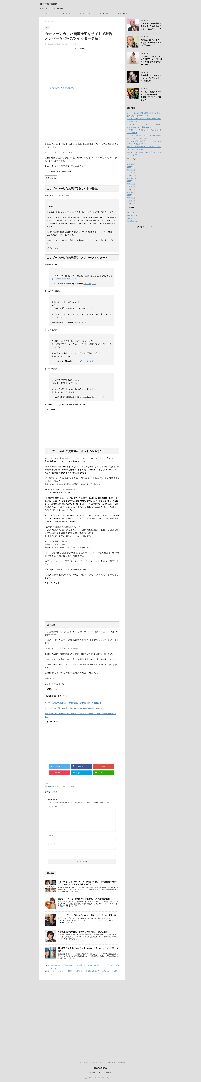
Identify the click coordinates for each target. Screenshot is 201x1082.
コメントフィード (133, 218)
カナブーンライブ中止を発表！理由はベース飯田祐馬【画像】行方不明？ (73, 708)
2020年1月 (131, 173)
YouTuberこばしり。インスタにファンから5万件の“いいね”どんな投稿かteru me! (151, 60)
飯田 (72, 786)
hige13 (54, 792)
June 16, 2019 (90, 284)
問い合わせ (66, 13)
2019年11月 (131, 178)
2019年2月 (131, 203)
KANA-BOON (51, 786)
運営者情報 (104, 13)
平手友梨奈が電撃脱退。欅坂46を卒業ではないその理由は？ (83, 932)
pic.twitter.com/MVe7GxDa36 (67, 279)
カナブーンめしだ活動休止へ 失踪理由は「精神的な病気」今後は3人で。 (74, 703)
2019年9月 (131, 184)
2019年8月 (131, 187)
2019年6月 (131, 192)
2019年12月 (131, 175)
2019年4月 (131, 198)
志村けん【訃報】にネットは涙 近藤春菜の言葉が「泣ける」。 (151, 42)
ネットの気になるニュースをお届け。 (100, 1072)
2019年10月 (131, 181)
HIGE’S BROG (48, 4)
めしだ (59, 786)
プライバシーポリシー (85, 13)
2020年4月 (131, 164)
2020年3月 (131, 167)
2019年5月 (131, 195)
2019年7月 (131, 189)
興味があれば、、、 (52, 678)
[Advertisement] (82, 66)
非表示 (52, 178)
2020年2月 (131, 170)
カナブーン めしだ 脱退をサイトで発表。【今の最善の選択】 (84, 899)
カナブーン (66, 786)
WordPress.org (132, 221)
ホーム (48, 13)
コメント (52, 806)
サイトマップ (122, 13)
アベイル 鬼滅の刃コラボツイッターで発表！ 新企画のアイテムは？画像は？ (151, 96)
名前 (51, 835)
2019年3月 (131, 201)
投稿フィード (132, 215)
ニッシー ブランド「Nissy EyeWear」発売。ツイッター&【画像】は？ (88, 915)
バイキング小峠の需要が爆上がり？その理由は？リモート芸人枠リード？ (151, 26)
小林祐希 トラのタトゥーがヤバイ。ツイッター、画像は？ (151, 78)
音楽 (48, 783)
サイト (50, 852)
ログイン (130, 212)
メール (51, 844)
